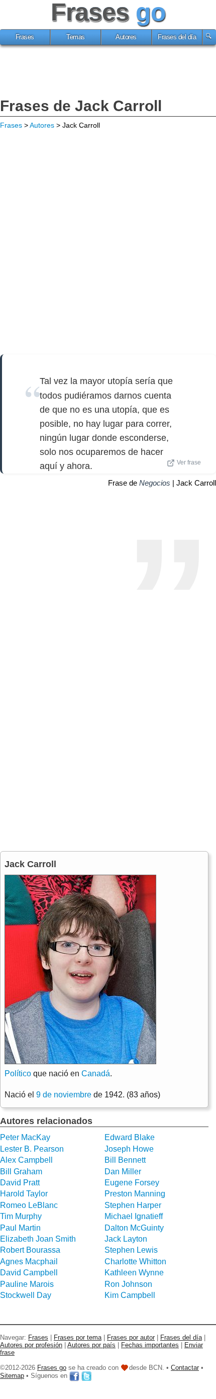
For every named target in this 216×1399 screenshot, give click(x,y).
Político (18, 1073)
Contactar (185, 1367)
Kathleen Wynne (134, 1272)
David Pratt (20, 1182)
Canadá (95, 1073)
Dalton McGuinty (134, 1228)
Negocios (154, 483)
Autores (126, 37)
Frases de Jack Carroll (81, 106)
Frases (25, 37)
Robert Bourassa (30, 1250)
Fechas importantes (150, 1345)
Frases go (51, 1367)
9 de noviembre (63, 1094)
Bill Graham (21, 1171)
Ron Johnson (128, 1284)
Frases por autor (131, 1337)
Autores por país (91, 1345)
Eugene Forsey (131, 1182)
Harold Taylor (24, 1193)
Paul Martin (20, 1228)
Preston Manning (134, 1193)
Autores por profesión (31, 1345)
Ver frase (189, 462)
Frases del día (177, 37)
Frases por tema (77, 1337)
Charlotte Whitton (135, 1261)
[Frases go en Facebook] (74, 1375)
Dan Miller (122, 1171)
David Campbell (29, 1272)
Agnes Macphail (29, 1261)
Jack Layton (125, 1239)
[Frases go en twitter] (86, 1375)
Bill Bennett (125, 1160)
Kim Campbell (129, 1295)
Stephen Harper (132, 1205)
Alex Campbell (26, 1160)
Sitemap (12, 1375)
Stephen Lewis (131, 1250)
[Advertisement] (108, 73)
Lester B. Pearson (32, 1149)
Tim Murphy (21, 1216)
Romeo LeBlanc (29, 1205)
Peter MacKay (25, 1137)
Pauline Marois (27, 1284)
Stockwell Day (25, 1295)
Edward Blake (129, 1137)
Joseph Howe (129, 1149)
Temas (75, 37)
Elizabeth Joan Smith (38, 1239)
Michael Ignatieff (133, 1216)
